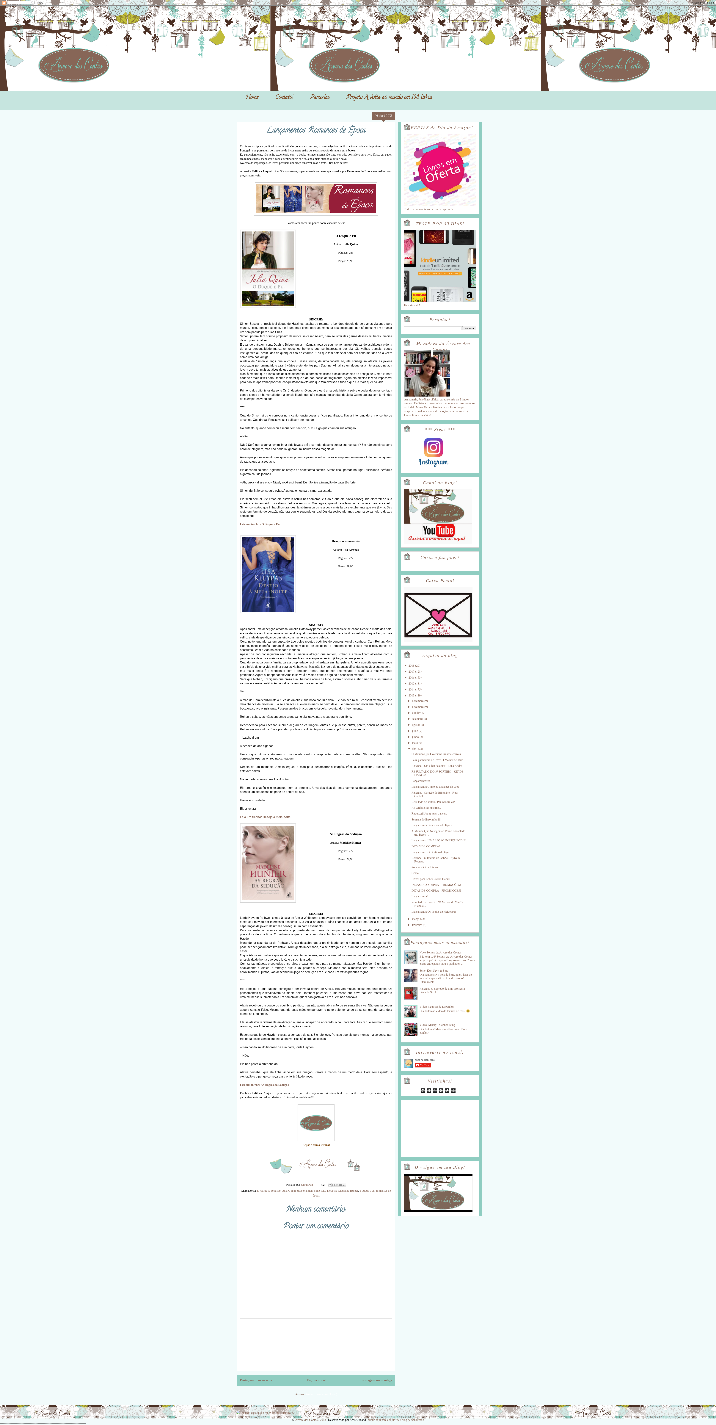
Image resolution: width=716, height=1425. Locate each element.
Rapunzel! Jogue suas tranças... (430, 813)
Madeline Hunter (348, 1190)
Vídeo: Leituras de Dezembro (437, 1007)
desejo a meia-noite (308, 1190)
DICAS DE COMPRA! (426, 846)
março (416, 919)
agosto (416, 724)
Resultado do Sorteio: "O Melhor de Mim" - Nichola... (437, 903)
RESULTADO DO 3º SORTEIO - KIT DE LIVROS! (438, 773)
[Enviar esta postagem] (322, 1184)
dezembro (418, 701)
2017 (412, 671)
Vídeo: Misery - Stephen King (437, 1025)
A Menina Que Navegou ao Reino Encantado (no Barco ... (438, 832)
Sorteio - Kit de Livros (425, 867)
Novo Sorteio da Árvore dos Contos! (441, 952)
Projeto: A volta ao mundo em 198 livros (389, 97)
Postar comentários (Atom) (321, 1394)
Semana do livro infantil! (426, 819)
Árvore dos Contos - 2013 (310, 1419)
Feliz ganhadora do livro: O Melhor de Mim (437, 760)
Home (252, 97)
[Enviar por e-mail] (330, 1185)
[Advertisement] (316, 1344)
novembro (418, 707)
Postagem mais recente (256, 1380)
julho (415, 731)
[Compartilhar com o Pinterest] (344, 1185)
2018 (412, 665)
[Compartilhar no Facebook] (340, 1185)
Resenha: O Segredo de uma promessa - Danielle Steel (443, 990)
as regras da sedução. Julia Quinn (276, 1190)
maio (415, 743)
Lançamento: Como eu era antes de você (435, 786)
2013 (412, 695)
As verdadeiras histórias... (427, 807)
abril (415, 749)
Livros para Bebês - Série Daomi (431, 879)
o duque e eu (367, 1190)
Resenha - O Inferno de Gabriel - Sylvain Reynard (436, 859)
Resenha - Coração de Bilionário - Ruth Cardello (435, 794)
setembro (417, 719)
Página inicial (316, 1380)
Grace (415, 873)
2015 (412, 683)
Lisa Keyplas (329, 1190)
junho (416, 737)
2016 (412, 677)
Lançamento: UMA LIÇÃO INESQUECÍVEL (439, 840)
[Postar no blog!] (333, 1185)
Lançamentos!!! (421, 781)
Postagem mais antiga (376, 1380)
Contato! (284, 97)
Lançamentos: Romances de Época (432, 825)
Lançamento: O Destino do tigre (430, 852)
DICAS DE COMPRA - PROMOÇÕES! (436, 885)
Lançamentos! (420, 896)
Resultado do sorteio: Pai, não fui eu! (433, 802)
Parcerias (320, 97)
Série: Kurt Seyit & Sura (434, 970)
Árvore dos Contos (247, 11)
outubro (417, 713)
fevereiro (417, 925)
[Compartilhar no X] (337, 1185)
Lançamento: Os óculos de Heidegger (434, 911)
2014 (412, 689)
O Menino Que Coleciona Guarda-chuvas (436, 754)
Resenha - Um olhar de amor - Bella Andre (437, 766)
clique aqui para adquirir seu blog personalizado (396, 1419)
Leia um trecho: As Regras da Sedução (264, 1084)
